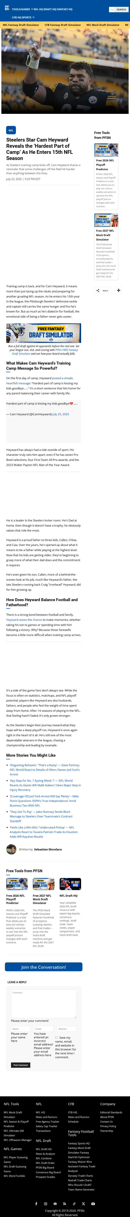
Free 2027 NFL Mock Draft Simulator (42, 899)
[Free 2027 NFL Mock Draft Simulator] (44, 884)
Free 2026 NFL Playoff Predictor (15, 899)
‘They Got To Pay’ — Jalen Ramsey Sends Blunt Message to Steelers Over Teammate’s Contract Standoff (41, 816)
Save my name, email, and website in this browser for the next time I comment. (65, 1047)
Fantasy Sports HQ (79, 1143)
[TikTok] (74, 1204)
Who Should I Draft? (79, 1185)
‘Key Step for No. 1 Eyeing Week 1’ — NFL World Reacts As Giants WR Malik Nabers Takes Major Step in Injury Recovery (45, 785)
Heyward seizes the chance (24, 620)
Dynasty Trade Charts (80, 1175)
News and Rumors (46, 1117)
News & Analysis (45, 1153)
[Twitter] (84, 1204)
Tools (9, 886)
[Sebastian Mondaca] (12, 849)
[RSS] (65, 1204)
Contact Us (106, 1121)
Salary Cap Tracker (46, 1126)
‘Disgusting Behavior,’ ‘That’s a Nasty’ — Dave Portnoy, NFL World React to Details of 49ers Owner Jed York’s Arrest (45, 769)
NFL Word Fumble (14, 1176)
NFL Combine (44, 1158)
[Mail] (55, 1204)
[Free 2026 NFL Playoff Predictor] (17, 884)
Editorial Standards (111, 1112)
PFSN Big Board (45, 1167)
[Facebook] (36, 1204)
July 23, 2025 (60, 414)
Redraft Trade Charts (80, 1180)
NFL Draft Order (45, 1163)
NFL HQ (40, 1112)
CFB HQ (72, 1112)
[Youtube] (93, 1204)
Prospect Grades (45, 1177)
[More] (118, 290)
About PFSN (107, 1117)
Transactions (43, 1130)
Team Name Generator (81, 1189)
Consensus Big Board (48, 1172)
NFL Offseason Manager (18, 1140)
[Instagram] (46, 1204)
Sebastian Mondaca (48, 849)
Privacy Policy (108, 1126)
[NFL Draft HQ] (70, 884)
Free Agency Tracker (47, 1121)
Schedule (73, 1121)
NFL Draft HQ (69, 896)
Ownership (106, 1130)
